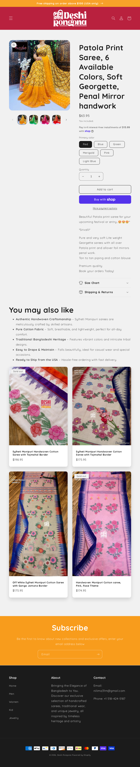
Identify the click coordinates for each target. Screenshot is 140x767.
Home (13, 685)
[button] (11, 18)
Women (13, 701)
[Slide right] (66, 120)
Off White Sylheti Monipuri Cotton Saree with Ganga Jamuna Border (38, 584)
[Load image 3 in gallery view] (45, 120)
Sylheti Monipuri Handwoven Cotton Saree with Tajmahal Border (36, 453)
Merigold (88, 152)
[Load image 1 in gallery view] (22, 120)
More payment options (105, 208)
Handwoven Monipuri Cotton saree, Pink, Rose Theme (98, 584)
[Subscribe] (98, 654)
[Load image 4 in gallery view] (56, 120)
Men (11, 693)
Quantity (84, 169)
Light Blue (89, 161)
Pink (107, 152)
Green (117, 144)
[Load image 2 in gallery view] (33, 120)
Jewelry (14, 718)
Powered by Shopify (81, 755)
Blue (100, 144)
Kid (11, 709)
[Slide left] (13, 120)
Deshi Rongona (64, 755)
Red (85, 144)
